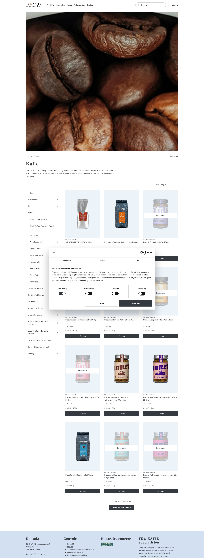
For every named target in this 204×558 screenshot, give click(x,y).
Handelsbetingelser (75, 552)
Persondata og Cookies (77, 555)
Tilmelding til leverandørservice (80, 549)
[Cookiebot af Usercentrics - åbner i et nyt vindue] (142, 253)
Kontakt (70, 544)
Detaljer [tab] (102, 261)
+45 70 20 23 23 (37, 554)
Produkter (29, 156)
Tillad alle (136, 303)
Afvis (102, 303)
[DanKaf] (33, 5)
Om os (70, 546)
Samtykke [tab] (67, 261)
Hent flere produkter (122, 507)
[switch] (88, 294)
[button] (50, 5)
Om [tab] (137, 261)
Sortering (160, 184)
